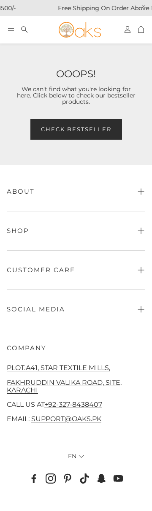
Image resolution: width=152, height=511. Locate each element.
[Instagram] (51, 478)
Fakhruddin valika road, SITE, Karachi (64, 386)
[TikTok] (84, 478)
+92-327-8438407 (73, 404)
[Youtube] (118, 478)
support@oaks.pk (66, 418)
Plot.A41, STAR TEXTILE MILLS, (58, 367)
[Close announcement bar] (143, 6)
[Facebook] (34, 478)
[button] (11, 29)
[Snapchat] (101, 478)
